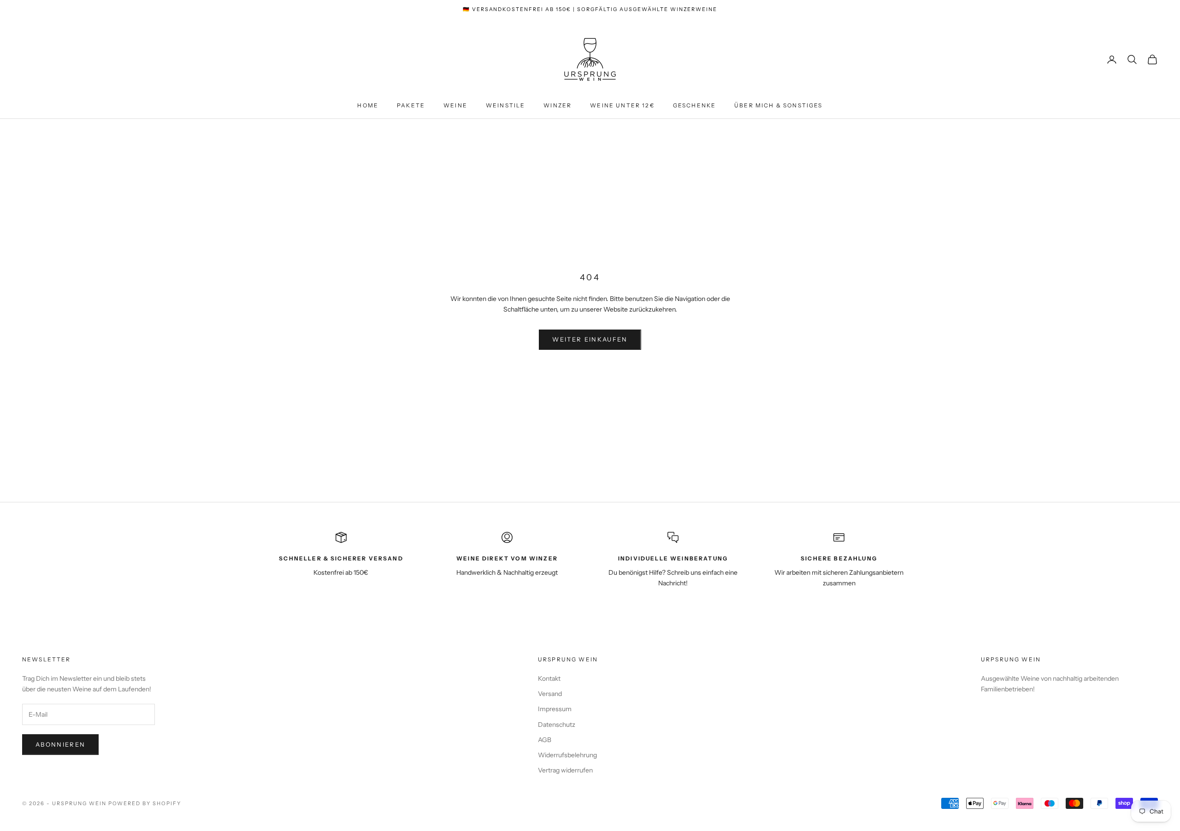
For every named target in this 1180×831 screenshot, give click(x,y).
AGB (544, 740)
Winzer (557, 105)
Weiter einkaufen (589, 339)
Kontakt (549, 678)
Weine (455, 105)
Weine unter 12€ (622, 105)
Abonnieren (60, 744)
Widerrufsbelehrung (567, 755)
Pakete (411, 105)
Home (367, 105)
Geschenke (694, 105)
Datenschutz (556, 724)
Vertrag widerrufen (565, 770)
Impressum (555, 709)
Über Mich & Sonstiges (778, 105)
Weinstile (505, 105)
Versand (550, 694)
